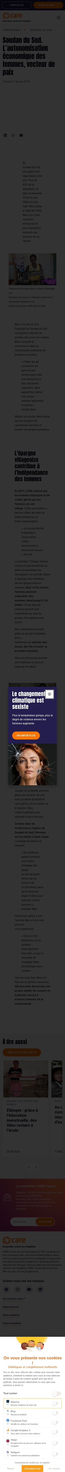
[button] (50, 694)
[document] (32, 736)
